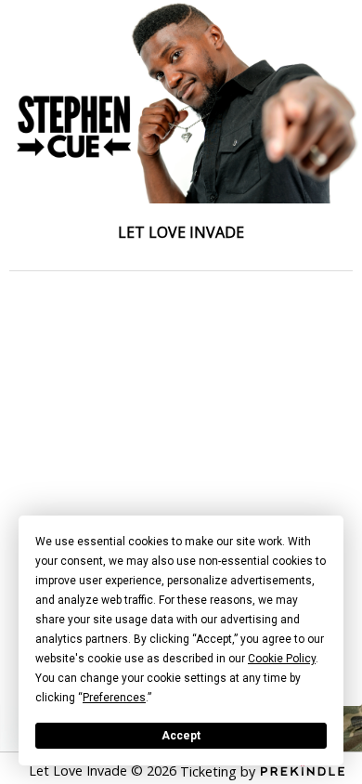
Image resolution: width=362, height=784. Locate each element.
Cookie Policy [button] (282, 658)
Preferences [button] (114, 697)
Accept (181, 735)
